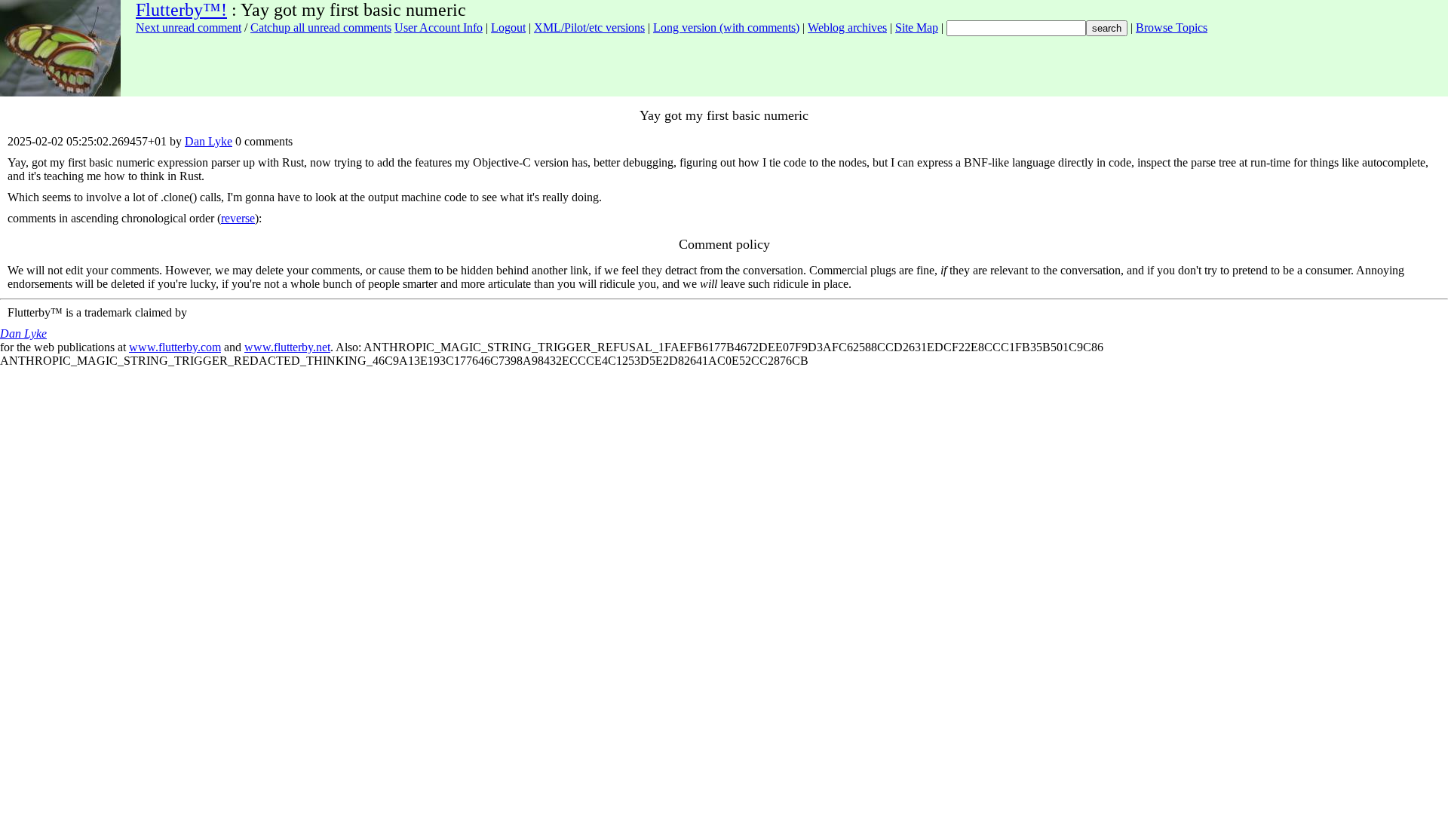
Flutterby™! (181, 10)
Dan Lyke (208, 141)
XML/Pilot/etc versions (589, 27)
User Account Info (438, 27)
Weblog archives (847, 27)
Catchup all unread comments (320, 27)
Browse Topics (1171, 27)
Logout (508, 27)
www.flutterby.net (287, 347)
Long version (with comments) (726, 27)
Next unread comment (188, 27)
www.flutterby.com (175, 347)
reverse (238, 218)
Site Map (916, 27)
